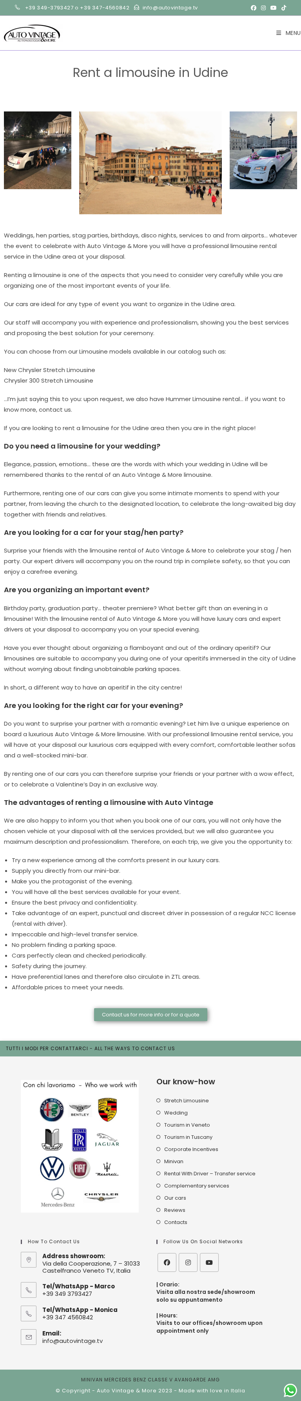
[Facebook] (167, 1262)
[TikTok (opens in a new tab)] (282, 8)
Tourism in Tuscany (188, 1137)
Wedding (176, 1112)
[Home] (115, 85)
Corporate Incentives (191, 1149)
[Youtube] (209, 1262)
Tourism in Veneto (187, 1125)
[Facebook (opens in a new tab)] (253, 8)
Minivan (173, 1161)
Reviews (174, 1210)
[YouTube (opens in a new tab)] (273, 8)
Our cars (175, 1198)
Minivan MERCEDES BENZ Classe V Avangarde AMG (150, 1379)
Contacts (175, 1222)
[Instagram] (188, 1262)
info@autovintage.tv (72, 1341)
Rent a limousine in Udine (157, 85)
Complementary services (196, 1185)
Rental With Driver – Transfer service (210, 1173)
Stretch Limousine (186, 1100)
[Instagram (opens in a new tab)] (263, 8)
